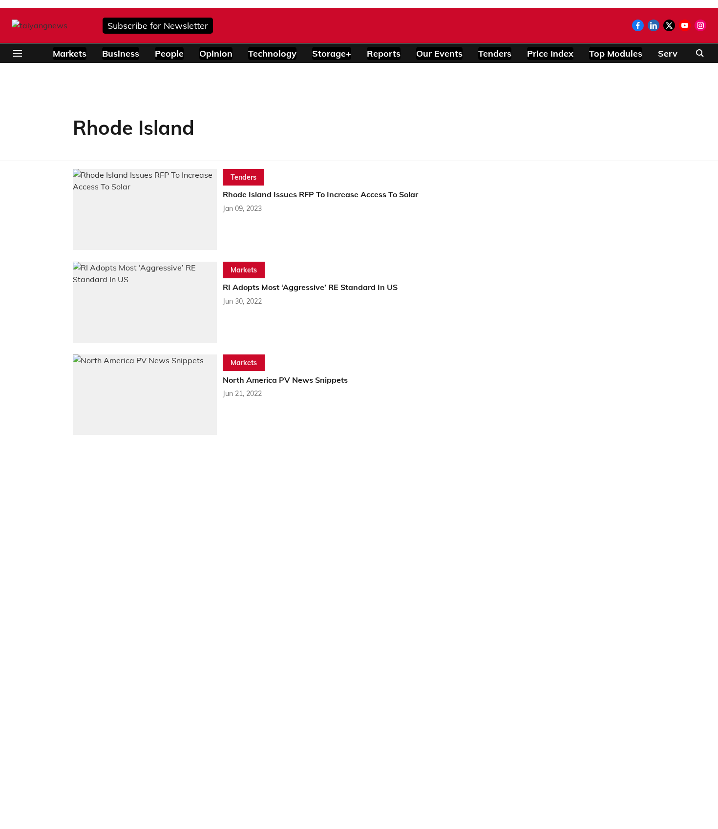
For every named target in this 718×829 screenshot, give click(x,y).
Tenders (494, 53)
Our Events (439, 53)
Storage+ (331, 53)
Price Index (550, 53)
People (169, 53)
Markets (69, 53)
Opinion (215, 53)
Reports (384, 53)
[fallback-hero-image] (148, 209)
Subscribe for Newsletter (157, 25)
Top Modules (615, 53)
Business (120, 53)
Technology (272, 53)
